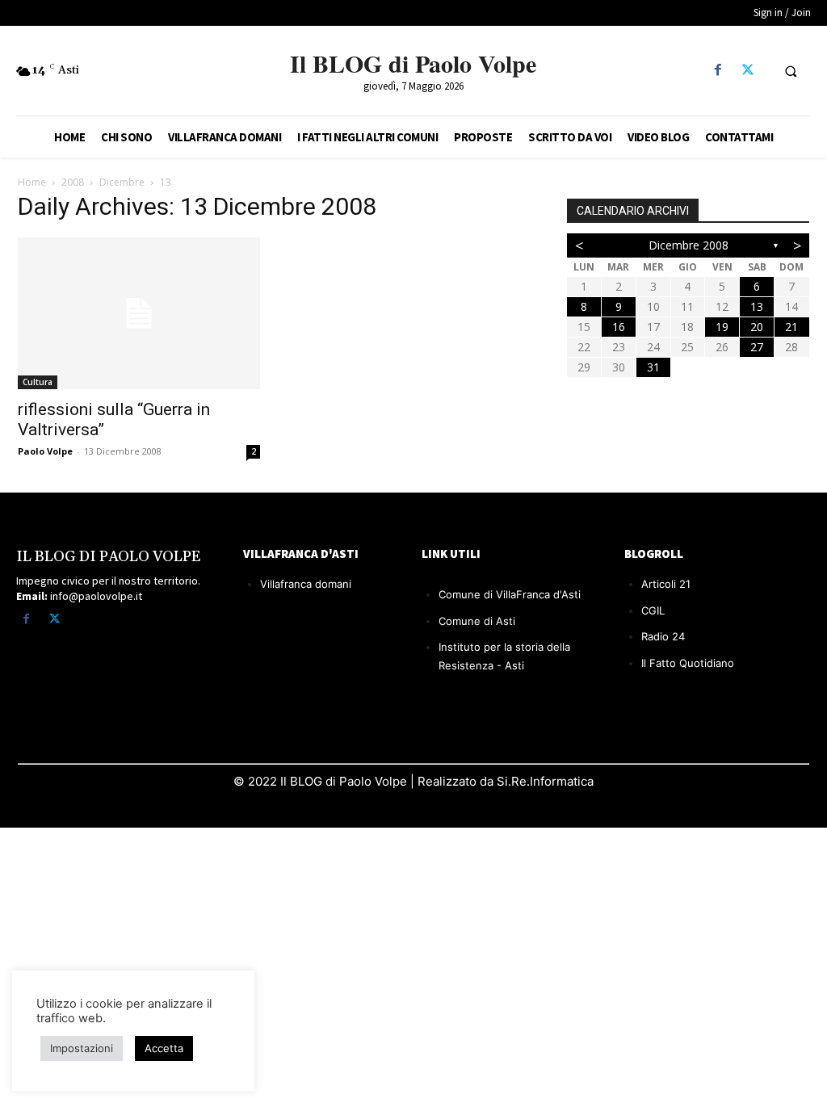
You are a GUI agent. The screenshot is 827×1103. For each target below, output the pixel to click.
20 (756, 326)
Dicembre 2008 (688, 245)
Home (32, 182)
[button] (790, 71)
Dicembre (122, 182)
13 (756, 306)
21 (791, 326)
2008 (72, 182)
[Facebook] (717, 71)
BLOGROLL (653, 553)
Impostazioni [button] (81, 1048)
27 (756, 346)
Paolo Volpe (45, 451)
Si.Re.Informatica (543, 781)
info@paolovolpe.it (96, 596)
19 (722, 326)
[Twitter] (747, 71)
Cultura (37, 382)
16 (618, 326)
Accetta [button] (164, 1048)
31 (653, 367)
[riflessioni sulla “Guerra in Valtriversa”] (139, 313)
